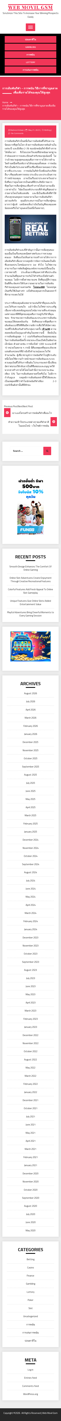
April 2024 (31, 905)
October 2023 (30, 953)
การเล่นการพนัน (30, 69)
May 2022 (30, 1067)
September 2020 (30, 1198)
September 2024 (30, 864)
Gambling (30, 47)
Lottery (30, 62)
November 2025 (30, 750)
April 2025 (31, 807)
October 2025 (30, 758)
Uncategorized (30, 1316)
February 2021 (30, 1157)
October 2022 (30, 1051)
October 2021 (30, 1108)
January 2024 (30, 929)
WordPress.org (30, 1394)
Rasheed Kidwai (17, 130)
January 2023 (30, 1027)
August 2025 (30, 774)
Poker (30, 1300)
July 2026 (30, 701)
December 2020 (30, 1173)
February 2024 (30, 921)
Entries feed (30, 1378)
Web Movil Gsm (30, 7)
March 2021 (30, 1149)
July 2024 (30, 880)
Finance (30, 1275)
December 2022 (30, 1035)
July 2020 (30, 1214)
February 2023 (30, 1019)
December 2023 (30, 937)
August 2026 (30, 693)
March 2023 (30, 1010)
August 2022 (30, 1059)
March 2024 (30, 913)
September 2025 (30, 766)
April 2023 (31, 1002)
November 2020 (30, 1181)
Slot (30, 1308)
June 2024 (31, 888)
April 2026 (31, 709)
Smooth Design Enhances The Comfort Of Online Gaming (30, 568)
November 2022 (30, 1043)
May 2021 (30, 1133)
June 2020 (31, 1222)
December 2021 (30, 1100)
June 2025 (31, 791)
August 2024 (30, 872)
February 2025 (30, 823)
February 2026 (30, 726)
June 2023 (31, 986)
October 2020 (30, 1190)
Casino (30, 1267)
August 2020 (30, 1206)
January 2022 (30, 1092)
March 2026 (30, 718)
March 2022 (30, 1076)
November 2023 (30, 945)
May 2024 (30, 896)
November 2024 (30, 848)
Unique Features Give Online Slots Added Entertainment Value (30, 602)
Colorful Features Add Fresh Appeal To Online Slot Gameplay (30, 591)
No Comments (17, 133)
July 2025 (30, 783)
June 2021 (31, 1124)
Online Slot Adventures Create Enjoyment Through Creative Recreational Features (31, 579)
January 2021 (30, 1165)
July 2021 (30, 1116)
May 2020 (30, 1230)
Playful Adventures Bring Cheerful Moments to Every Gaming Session (30, 614)
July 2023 (30, 978)
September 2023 (30, 962)
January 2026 (30, 734)
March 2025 (30, 815)
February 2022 (30, 1084)
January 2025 (30, 831)
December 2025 (30, 742)
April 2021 (31, 1141)
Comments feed (30, 1386)
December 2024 (30, 840)
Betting (47, 130)
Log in (30, 1369)
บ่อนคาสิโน (30, 39)
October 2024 (30, 856)
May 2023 (30, 994)
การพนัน (30, 54)
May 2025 (30, 799)
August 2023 (30, 970)
